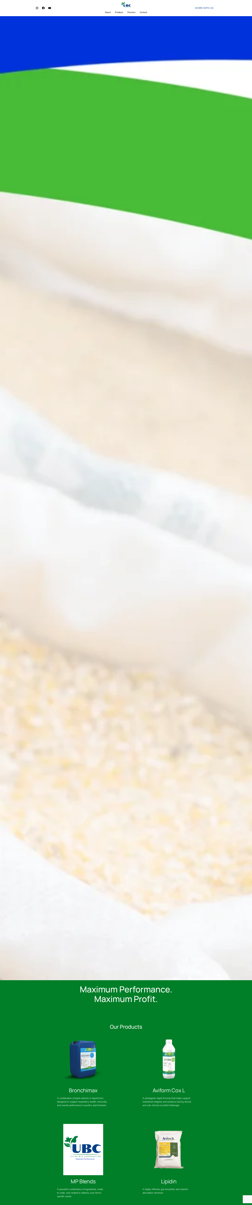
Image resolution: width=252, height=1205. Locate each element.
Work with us (204, 8)
